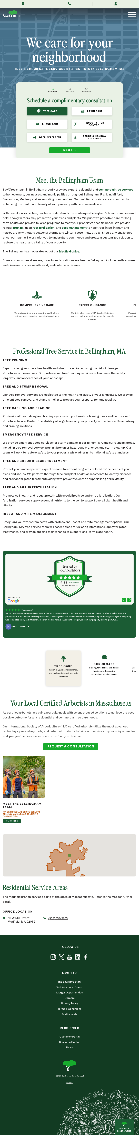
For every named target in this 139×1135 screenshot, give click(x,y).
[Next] (129, 600)
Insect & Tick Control (94, 124)
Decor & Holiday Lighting (94, 137)
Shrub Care (50, 124)
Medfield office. (69, 251)
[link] (65, 668)
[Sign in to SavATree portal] (115, 4)
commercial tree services (115, 189)
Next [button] (68, 150)
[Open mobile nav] (132, 14)
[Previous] (124, 600)
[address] (86, 89)
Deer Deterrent (50, 137)
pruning (18, 227)
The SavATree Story (69, 982)
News (69, 1047)
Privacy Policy (69, 1003)
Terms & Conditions (69, 1009)
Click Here (12, 821)
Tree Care (50, 111)
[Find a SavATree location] (23, 4)
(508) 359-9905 (58, 918)
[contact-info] (70, 89)
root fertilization (43, 227)
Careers (70, 998)
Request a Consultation (124, 1130)
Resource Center (69, 1042)
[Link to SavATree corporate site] (12, 14)
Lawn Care (95, 111)
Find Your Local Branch (69, 987)
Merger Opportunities (69, 992)
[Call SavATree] (69, 4)
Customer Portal (69, 1036)
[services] (53, 89)
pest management (74, 227)
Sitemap (69, 1083)
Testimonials (69, 1014)
